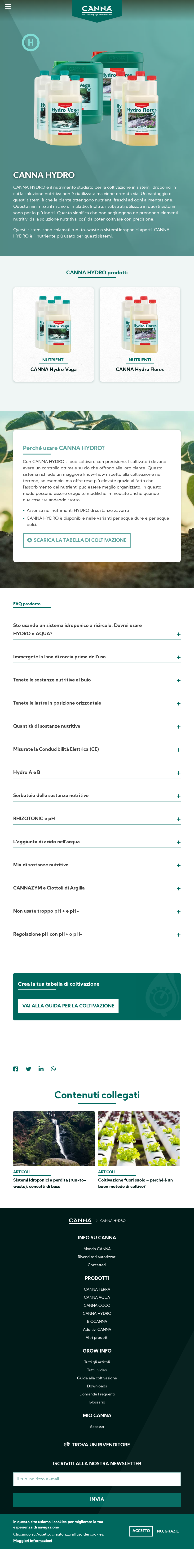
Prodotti (97, 1278)
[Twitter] (28, 1070)
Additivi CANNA (97, 1330)
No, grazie (168, 1531)
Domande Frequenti (97, 1394)
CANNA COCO (97, 1306)
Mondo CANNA (97, 1249)
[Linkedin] (41, 1070)
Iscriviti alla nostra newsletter (97, 1464)
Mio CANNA (97, 1416)
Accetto (141, 1531)
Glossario (97, 1402)
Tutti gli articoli (97, 1362)
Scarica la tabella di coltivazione (80, 540)
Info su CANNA (97, 1238)
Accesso (97, 1427)
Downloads (97, 1386)
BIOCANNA (97, 1322)
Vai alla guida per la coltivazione (68, 1006)
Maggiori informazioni (32, 1541)
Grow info (97, 1351)
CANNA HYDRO (113, 1221)
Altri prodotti (97, 1338)
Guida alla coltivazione (97, 1378)
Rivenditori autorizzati (97, 1257)
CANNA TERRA (97, 1290)
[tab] (97, 624)
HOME (80, 1221)
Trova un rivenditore (101, 1445)
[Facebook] (15, 1070)
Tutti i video (97, 1370)
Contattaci (97, 1265)
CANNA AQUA (97, 1298)
